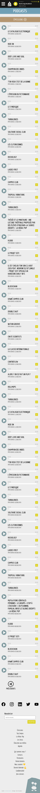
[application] (22, 28)
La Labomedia (8, 791)
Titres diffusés (34, 1)
